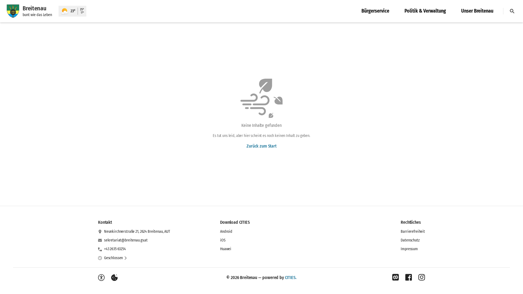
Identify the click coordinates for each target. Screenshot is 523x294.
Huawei (225, 249)
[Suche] (512, 11)
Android (226, 231)
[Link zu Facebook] (408, 277)
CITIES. (291, 277)
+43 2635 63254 (115, 249)
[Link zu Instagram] (421, 277)
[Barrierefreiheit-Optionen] (101, 277)
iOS (223, 240)
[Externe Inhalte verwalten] (114, 277)
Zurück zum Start (261, 146)
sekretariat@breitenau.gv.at (126, 240)
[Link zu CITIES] (395, 277)
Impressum (409, 249)
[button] (115, 258)
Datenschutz (410, 240)
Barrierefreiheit (413, 231)
